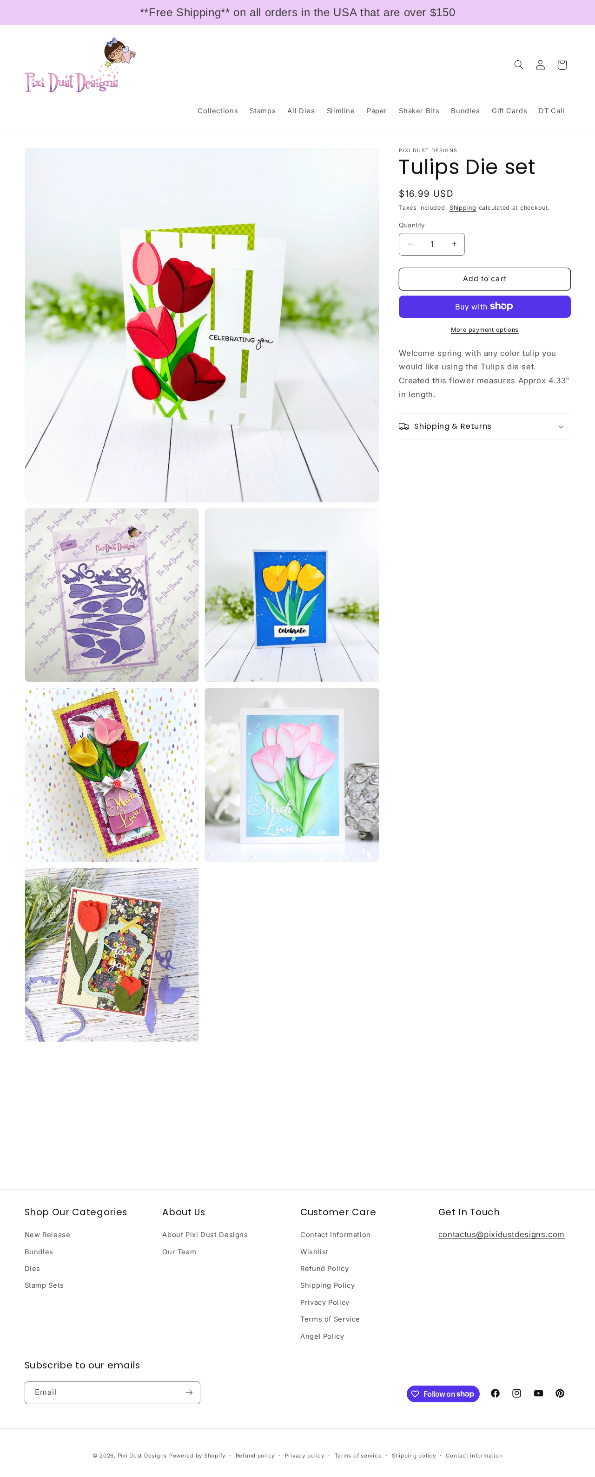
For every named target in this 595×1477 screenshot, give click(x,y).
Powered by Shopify (197, 1455)
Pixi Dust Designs (142, 1455)
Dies (33, 1268)
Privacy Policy (325, 1302)
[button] (518, 65)
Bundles (39, 1251)
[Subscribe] (188, 1392)
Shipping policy (414, 1455)
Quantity (412, 225)
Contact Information (335, 1235)
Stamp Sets (44, 1285)
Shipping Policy (327, 1285)
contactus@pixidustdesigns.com (501, 1234)
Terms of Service (330, 1319)
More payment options (485, 329)
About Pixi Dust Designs (205, 1235)
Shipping (463, 207)
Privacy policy (304, 1455)
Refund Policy (324, 1268)
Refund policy (255, 1455)
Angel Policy (322, 1336)
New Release (48, 1235)
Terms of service (358, 1455)
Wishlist (314, 1251)
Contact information (474, 1455)
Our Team (179, 1251)
